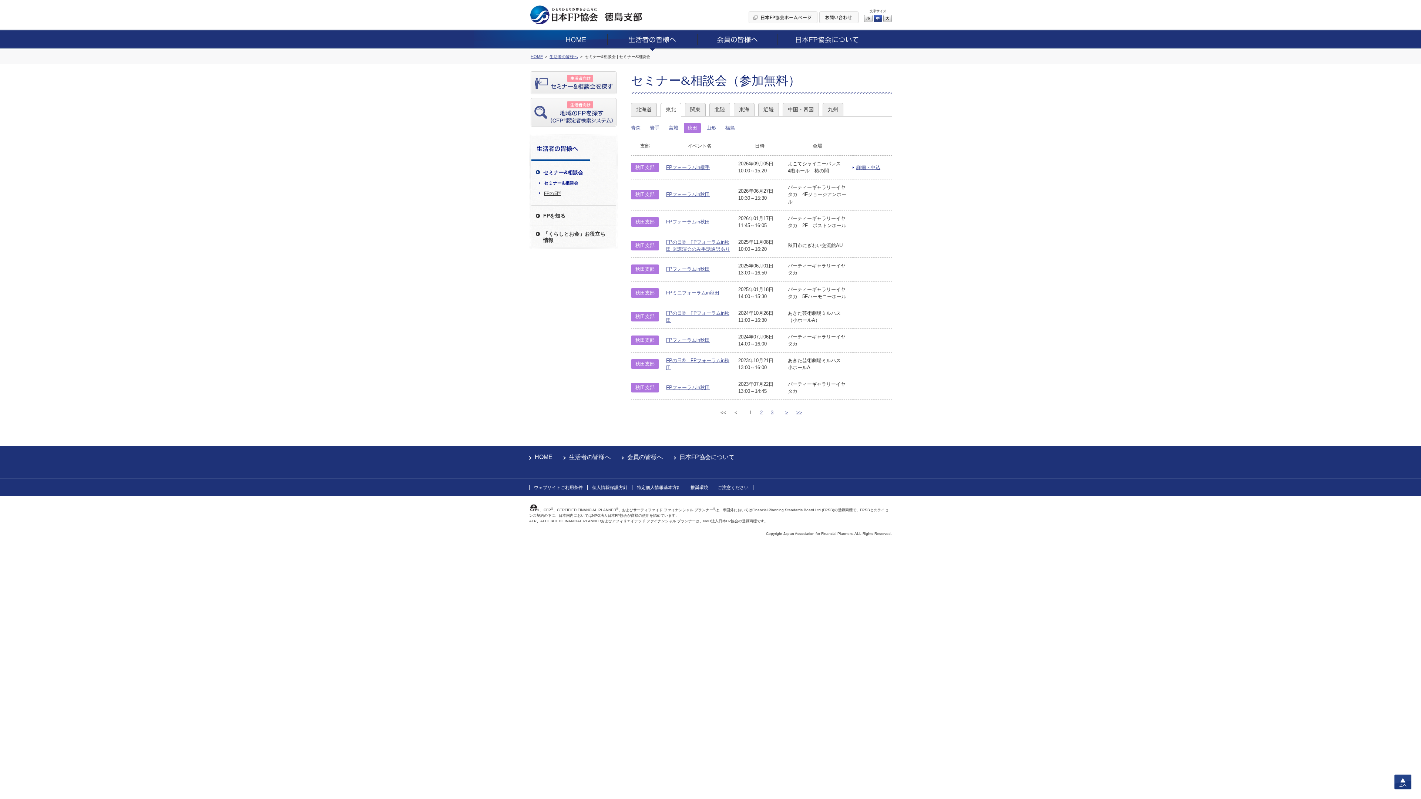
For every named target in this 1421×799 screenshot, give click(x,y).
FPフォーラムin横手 (688, 167)
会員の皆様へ (645, 457)
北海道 (644, 109)
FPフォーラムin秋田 (688, 194)
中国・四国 (801, 109)
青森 (636, 128)
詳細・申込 (868, 167)
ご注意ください (733, 487)
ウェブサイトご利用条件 (558, 487)
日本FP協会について (707, 457)
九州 (833, 109)
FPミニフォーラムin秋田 (692, 293)
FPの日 (552, 193)
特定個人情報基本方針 (659, 487)
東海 (744, 109)
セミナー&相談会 (561, 183)
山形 (711, 128)
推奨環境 (699, 487)
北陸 (720, 109)
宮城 (673, 128)
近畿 (768, 109)
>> (799, 412)
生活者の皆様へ (590, 457)
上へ (1403, 782)
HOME (543, 457)
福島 (730, 128)
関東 (695, 109)
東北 (671, 109)
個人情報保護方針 (610, 487)
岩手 (654, 128)
